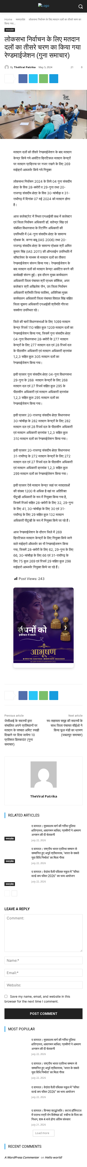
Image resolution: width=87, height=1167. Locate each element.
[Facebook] (23, 78)
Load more (42, 1133)
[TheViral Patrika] (7, 67)
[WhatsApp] (43, 78)
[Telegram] (53, 78)
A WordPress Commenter (21, 1157)
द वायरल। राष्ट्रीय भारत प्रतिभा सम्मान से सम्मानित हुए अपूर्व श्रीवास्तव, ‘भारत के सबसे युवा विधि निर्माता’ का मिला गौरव (55, 853)
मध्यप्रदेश (20, 19)
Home (8, 19)
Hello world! (53, 1157)
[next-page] (14, 893)
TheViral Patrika (25, 67)
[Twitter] (33, 78)
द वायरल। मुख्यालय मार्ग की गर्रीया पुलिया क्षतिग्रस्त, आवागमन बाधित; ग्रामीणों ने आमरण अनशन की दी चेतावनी (56, 830)
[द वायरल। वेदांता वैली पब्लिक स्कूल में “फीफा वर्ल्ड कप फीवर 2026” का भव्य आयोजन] (16, 878)
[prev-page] (7, 893)
